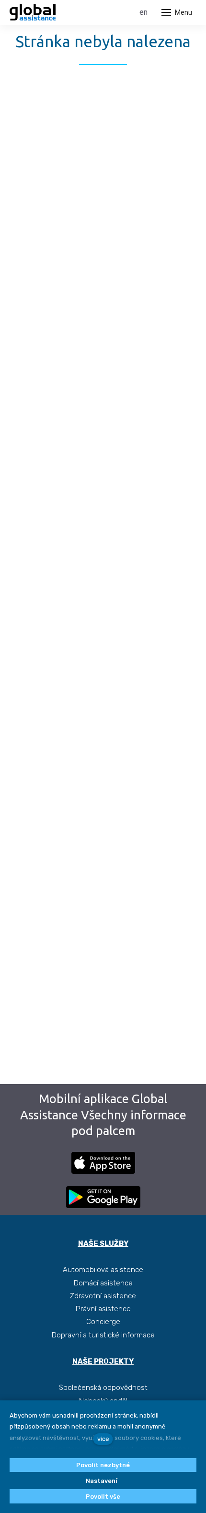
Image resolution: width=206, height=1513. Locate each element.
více (103, 1438)
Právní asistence (103, 1308)
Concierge (103, 1321)
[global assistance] (33, 12)
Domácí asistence (103, 1283)
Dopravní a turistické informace (103, 1335)
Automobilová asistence (103, 1269)
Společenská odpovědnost (103, 1387)
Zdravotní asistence (103, 1296)
